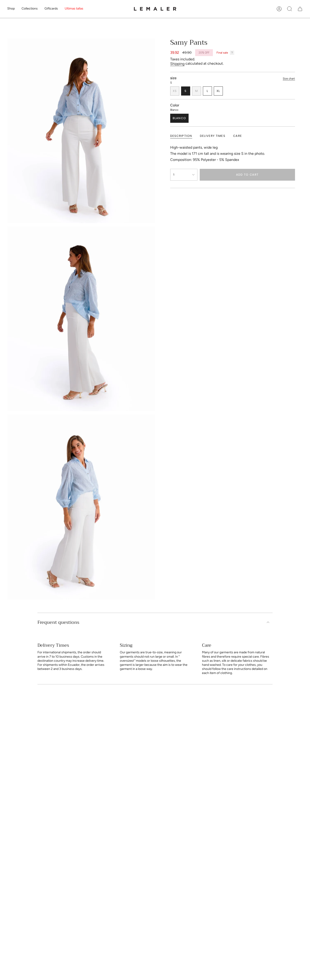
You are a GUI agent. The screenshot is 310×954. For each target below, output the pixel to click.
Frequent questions (58, 622)
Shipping (177, 63)
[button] (11, 9)
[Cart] (300, 9)
